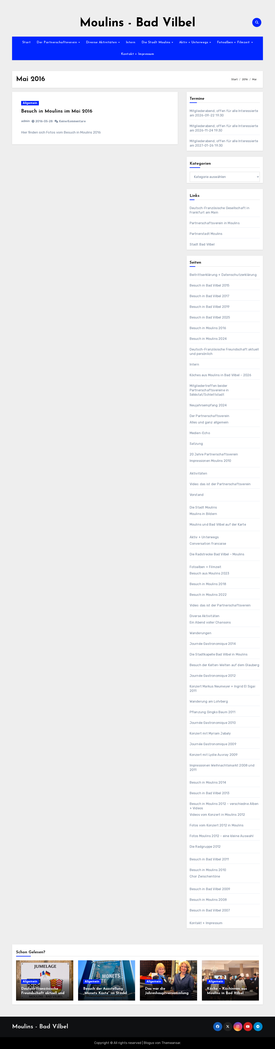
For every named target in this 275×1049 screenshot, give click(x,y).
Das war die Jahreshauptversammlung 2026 (167, 993)
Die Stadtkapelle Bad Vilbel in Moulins (219, 654)
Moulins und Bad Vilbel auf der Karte (218, 524)
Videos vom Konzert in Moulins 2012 (217, 815)
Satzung (196, 444)
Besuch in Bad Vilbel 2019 (210, 307)
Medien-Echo (200, 433)
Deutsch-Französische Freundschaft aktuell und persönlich (42, 993)
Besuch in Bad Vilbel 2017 (210, 296)
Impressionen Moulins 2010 (210, 461)
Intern (130, 42)
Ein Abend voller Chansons (210, 622)
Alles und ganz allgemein (209, 422)
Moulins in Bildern (203, 514)
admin (25, 121)
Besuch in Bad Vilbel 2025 (210, 317)
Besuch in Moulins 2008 (208, 900)
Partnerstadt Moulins (206, 234)
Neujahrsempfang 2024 (208, 405)
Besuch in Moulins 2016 (208, 328)
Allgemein (30, 103)
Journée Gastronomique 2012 (213, 676)
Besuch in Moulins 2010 (208, 870)
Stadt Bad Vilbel (202, 244)
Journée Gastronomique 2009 (213, 744)
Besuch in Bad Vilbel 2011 (209, 859)
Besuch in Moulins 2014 (208, 782)
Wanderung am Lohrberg (209, 701)
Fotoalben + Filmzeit (234, 42)
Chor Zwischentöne (205, 876)
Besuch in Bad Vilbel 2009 (210, 889)
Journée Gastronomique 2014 (213, 644)
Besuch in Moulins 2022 (208, 595)
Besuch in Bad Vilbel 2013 (210, 793)
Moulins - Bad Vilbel (137, 23)
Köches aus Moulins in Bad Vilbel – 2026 (220, 375)
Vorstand (197, 495)
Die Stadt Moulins (156, 42)
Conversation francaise (208, 544)
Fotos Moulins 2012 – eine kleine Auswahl (222, 836)
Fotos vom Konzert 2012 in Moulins (217, 825)
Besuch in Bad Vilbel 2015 (210, 285)
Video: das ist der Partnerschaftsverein (220, 484)
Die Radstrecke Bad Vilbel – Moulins (217, 554)
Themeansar (170, 1043)
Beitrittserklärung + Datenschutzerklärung (223, 275)
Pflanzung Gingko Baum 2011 (212, 712)
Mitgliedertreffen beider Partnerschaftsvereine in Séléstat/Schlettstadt (209, 390)
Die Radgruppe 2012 (205, 847)
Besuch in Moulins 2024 (208, 339)
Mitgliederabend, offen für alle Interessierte (224, 111)
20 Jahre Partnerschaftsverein (214, 454)
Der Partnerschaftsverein (57, 42)
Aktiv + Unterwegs (194, 42)
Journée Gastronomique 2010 (213, 723)
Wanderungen (200, 633)
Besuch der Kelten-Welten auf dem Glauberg (224, 665)
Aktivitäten (198, 473)
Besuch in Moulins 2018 (208, 584)
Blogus (149, 1043)
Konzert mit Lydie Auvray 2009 (214, 755)
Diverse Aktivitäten (102, 42)
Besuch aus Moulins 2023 (209, 573)
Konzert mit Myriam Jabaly (210, 733)
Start (26, 42)
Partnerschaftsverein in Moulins (215, 223)
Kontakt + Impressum (137, 54)
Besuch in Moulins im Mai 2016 (56, 111)
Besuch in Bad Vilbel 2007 (210, 910)
